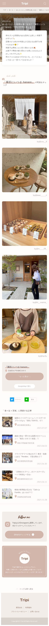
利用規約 (28, 607)
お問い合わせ (34, 611)
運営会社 (19, 607)
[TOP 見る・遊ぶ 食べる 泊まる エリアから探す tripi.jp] (24, 3)
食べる (11, 10)
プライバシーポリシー (19, 611)
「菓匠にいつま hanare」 (18, 82)
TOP (4, 10)
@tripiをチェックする (22, 535)
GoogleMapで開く (24, 386)
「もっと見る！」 (24, 376)
